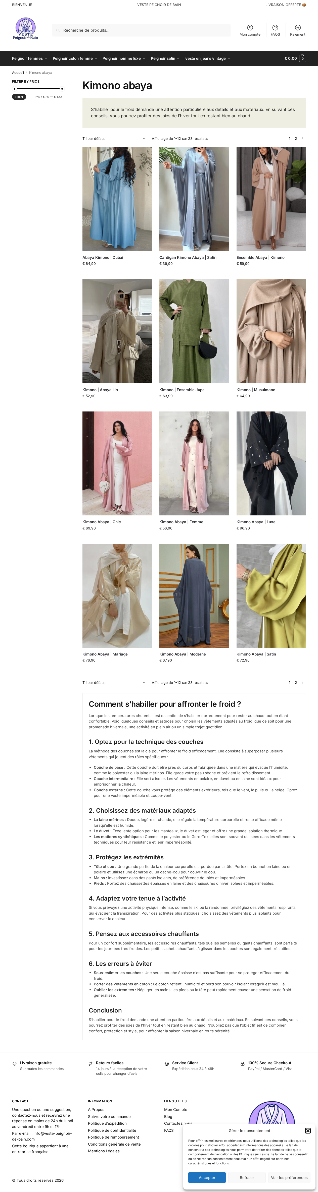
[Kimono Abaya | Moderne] (194, 596)
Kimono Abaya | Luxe (256, 521)
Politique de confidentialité (112, 1130)
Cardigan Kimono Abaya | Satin (187, 257)
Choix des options (117, 274)
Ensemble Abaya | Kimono (261, 257)
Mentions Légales (104, 1151)
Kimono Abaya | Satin (256, 654)
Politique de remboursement (113, 1137)
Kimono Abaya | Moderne (182, 654)
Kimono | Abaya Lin (100, 389)
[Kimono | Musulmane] (271, 331)
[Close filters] (63, 82)
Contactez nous (178, 1123)
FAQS (275, 34)
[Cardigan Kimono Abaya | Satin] (194, 199)
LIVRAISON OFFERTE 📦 (285, 5)
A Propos (96, 1109)
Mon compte (250, 34)
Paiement (297, 34)
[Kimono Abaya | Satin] (271, 596)
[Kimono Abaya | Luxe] (271, 463)
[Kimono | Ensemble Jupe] (194, 331)
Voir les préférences (289, 1177)
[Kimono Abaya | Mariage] (117, 596)
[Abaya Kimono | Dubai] (117, 199)
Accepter (207, 1177)
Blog (168, 1116)
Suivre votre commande (109, 1116)
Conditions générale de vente (114, 1144)
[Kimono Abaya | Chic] (117, 463)
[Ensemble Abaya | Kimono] (271, 199)
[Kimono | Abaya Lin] (117, 331)
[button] (307, 1130)
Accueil (18, 73)
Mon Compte (175, 1109)
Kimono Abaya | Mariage (105, 654)
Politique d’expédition (107, 1123)
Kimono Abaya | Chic (101, 521)
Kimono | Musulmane (256, 389)
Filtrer (19, 97)
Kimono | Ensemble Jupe (182, 389)
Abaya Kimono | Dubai (102, 257)
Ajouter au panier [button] (194, 671)
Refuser (247, 1177)
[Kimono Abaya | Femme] (194, 463)
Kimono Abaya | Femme (181, 521)
